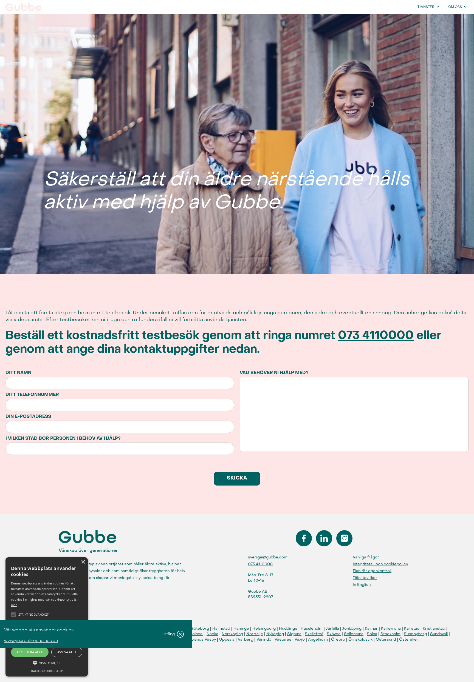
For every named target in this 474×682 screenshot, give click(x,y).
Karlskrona (391, 628)
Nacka (212, 634)
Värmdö (263, 639)
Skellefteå (314, 634)
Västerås (283, 639)
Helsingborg (264, 628)
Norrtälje (254, 634)
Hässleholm (312, 628)
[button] (429, 7)
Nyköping (275, 634)
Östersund (386, 639)
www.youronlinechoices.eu (31, 641)
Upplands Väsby (201, 639)
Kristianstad (434, 628)
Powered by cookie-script (47, 671)
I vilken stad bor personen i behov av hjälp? (63, 438)
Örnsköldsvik (360, 639)
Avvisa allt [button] (66, 652)
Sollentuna (353, 634)
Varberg (245, 639)
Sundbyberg (415, 634)
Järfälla (332, 628)
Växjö (300, 639)
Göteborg (199, 628)
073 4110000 (376, 335)
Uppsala (227, 639)
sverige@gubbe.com (267, 557)
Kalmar (371, 628)
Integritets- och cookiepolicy (380, 564)
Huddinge (288, 628)
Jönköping (352, 628)
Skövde (334, 634)
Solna (372, 634)
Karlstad (411, 628)
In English (362, 584)
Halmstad (221, 628)
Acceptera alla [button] (30, 652)
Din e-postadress (28, 416)
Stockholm (390, 634)
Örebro (338, 639)
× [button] (83, 562)
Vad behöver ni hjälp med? (274, 372)
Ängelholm (318, 639)
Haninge (241, 628)
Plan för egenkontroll (372, 570)
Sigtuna (294, 634)
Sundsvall (439, 634)
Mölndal (196, 634)
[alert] (46, 617)
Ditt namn (18, 372)
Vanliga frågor (366, 557)
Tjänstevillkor (365, 577)
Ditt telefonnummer (32, 394)
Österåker (408, 639)
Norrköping (232, 634)
